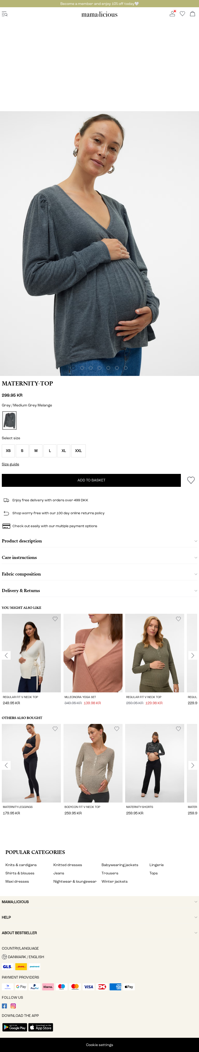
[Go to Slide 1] (73, 368)
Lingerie (157, 865)
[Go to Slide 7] (125, 368)
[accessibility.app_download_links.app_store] (41, 1032)
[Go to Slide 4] (99, 368)
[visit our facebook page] (4, 1007)
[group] (31, 660)
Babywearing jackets (120, 865)
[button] (8, 450)
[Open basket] (192, 14)
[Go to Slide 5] (108, 368)
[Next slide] (192, 655)
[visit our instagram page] (13, 1007)
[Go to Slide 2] (82, 368)
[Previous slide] (6, 655)
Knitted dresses (67, 865)
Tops (154, 873)
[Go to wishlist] (182, 15)
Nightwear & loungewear (75, 881)
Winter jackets (115, 881)
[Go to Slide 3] (91, 368)
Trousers (110, 873)
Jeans (58, 873)
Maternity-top (27, 383)
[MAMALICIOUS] (99, 16)
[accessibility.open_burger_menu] (5, 14)
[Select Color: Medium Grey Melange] (9, 420)
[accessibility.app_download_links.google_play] (15, 1032)
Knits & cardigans (21, 865)
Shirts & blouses (19, 873)
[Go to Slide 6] (117, 368)
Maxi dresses (17, 881)
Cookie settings (99, 1045)
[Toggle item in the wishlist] (190, 480)
